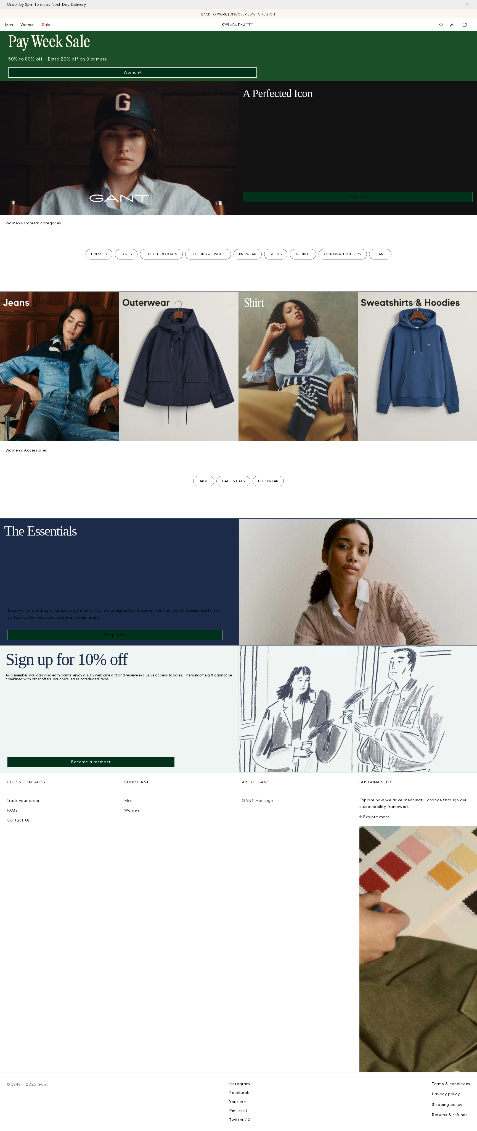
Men (128, 800)
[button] (12, 24)
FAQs (12, 810)
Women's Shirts (261, 433)
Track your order (23, 800)
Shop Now (358, 196)
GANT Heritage (257, 800)
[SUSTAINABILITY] (418, 949)
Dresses (99, 254)
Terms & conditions (451, 1083)
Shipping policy (447, 1104)
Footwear (268, 481)
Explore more (376, 816)
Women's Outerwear (148, 433)
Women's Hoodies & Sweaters (399, 433)
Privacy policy (446, 1093)
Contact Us (18, 820)
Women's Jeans (23, 433)
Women (131, 72)
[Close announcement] (467, 4)
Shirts (276, 254)
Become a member (91, 761)
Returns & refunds (450, 1114)
